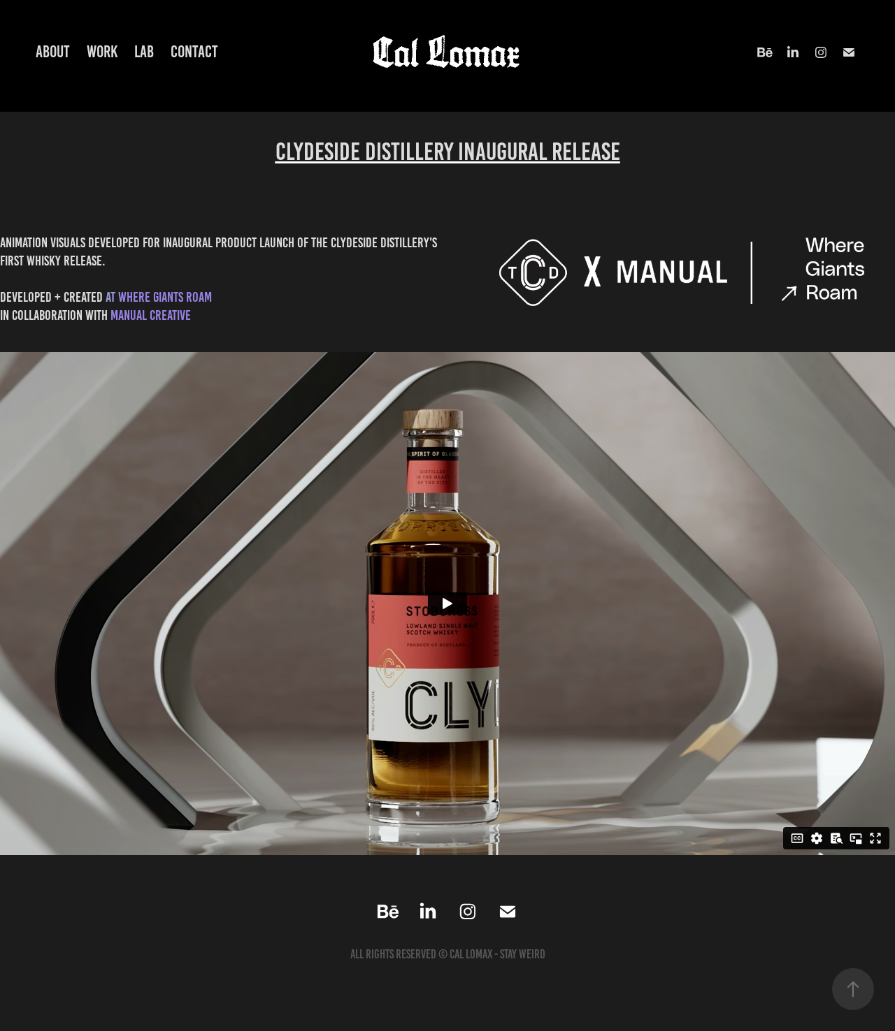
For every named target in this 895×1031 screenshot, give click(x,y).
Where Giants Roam (165, 297)
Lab (144, 52)
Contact (194, 52)
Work (102, 52)
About (53, 52)
